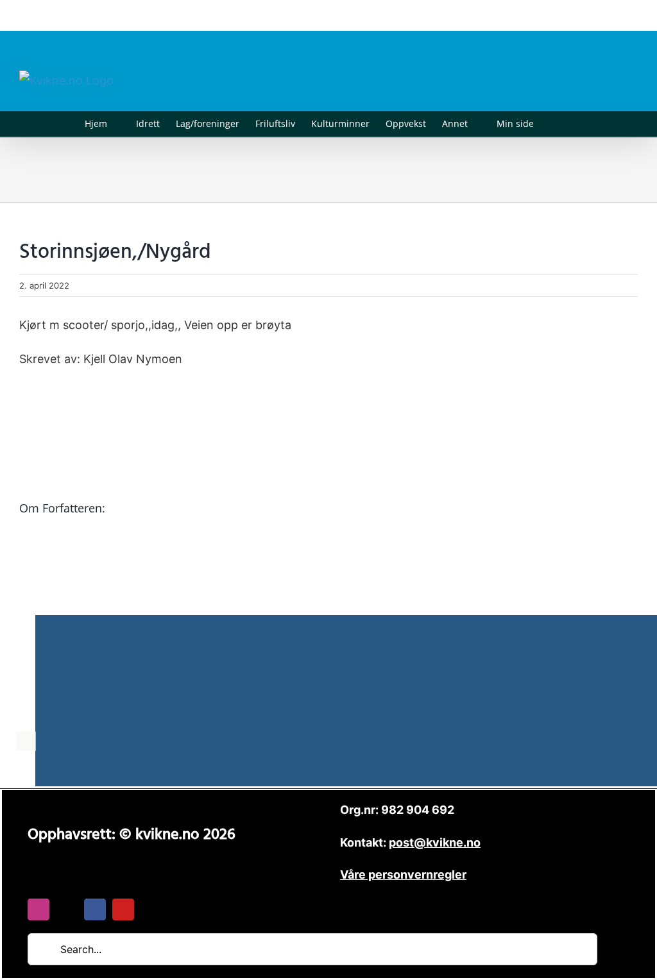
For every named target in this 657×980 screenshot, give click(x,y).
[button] (553, 124)
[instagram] (38, 909)
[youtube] (123, 909)
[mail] (67, 909)
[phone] (151, 909)
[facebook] (95, 909)
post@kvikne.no (609, 15)
